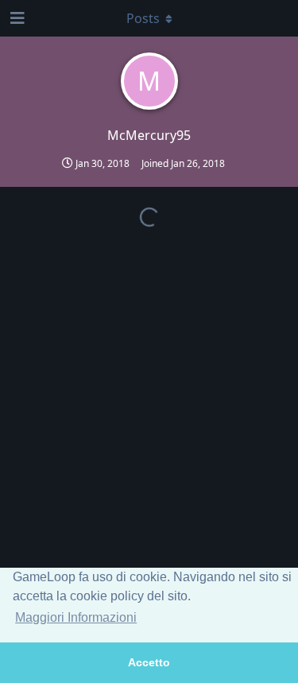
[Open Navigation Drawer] (16, 18)
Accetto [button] (149, 662)
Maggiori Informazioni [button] (76, 617)
